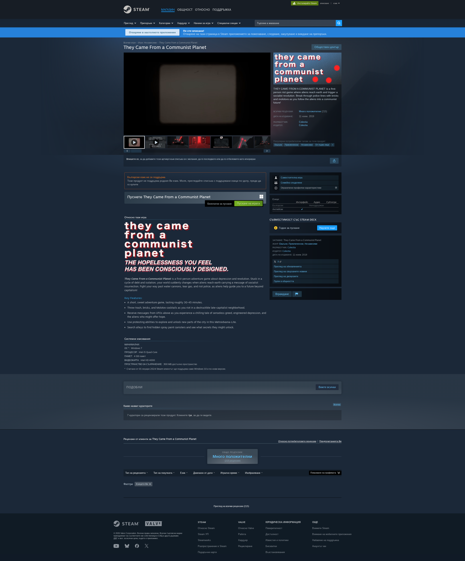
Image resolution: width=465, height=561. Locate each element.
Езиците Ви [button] (142, 484)
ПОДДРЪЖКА (222, 9)
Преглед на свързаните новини (290, 271)
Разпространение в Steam (212, 546)
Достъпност (272, 534)
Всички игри (130, 42)
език (335, 3)
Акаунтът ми (319, 546)
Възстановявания (275, 552)
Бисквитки (271, 546)
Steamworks (204, 540)
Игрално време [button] (229, 472)
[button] (130, 23)
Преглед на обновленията (288, 266)
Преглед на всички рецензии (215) (231, 506)
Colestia (303, 122)
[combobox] (295, 23)
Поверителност (274, 528)
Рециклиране (245, 546)
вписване (324, 3)
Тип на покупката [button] (162, 472)
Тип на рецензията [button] (135, 472)
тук (190, 415)
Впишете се (132, 159)
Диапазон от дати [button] (203, 472)
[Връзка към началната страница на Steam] (137, 12)
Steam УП (203, 534)
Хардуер (243, 540)
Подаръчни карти (207, 552)
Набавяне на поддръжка (325, 540)
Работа (242, 534)
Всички (337, 405)
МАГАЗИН (168, 9)
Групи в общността (284, 281)
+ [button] (332, 145)
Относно (202, 9)
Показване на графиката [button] (323, 473)
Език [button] (182, 472)
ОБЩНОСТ (185, 9)
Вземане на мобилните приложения (331, 534)
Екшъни (278, 145)
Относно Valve (246, 528)
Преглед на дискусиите (286, 276)
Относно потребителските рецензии (297, 441)
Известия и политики (277, 540)
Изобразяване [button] (252, 472)
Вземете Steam (320, 528)
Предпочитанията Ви (330, 441)
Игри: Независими (147, 42)
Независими (307, 145)
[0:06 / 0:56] (197, 94)
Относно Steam (206, 528)
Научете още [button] (327, 227)
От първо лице (322, 145)
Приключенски (291, 145)
